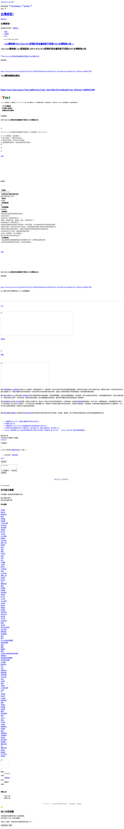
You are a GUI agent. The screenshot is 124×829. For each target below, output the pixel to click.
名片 (5, 36)
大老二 (3, 718)
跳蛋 (2, 731)
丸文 (10, 401)
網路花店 (4, 670)
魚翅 (2, 571)
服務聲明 (79, 803)
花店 (2, 668)
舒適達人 (14, 413)
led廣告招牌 (4, 688)
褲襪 (2, 711)
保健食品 (4, 612)
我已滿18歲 (4, 825)
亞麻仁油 (4, 614)
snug (2, 306)
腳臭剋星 (17, 389)
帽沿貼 (3, 512)
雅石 (2, 636)
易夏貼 (3, 530)
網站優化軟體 (5, 660)
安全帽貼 (4, 527)
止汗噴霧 (4, 536)
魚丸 (2, 560)
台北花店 (4, 677)
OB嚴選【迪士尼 (9, 423)
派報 (2, 679)
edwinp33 (3, 439)
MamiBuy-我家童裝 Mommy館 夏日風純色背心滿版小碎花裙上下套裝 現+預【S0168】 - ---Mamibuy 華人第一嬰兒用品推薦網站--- (45, 430)
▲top (2, 458)
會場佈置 (4, 675)
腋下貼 (3, 532)
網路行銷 (4, 744)
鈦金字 (3, 696)
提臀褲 (3, 756)
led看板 (3, 698)
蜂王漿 (3, 616)
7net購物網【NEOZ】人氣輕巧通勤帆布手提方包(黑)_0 (21, 421)
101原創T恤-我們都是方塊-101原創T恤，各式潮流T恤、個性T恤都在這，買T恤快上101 (32, 428)
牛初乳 (3, 618)
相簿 (5, 32)
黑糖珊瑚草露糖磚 (6, 658)
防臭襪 (3, 521)
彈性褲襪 (4, 713)
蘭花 (2, 638)
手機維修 (4, 735)
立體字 (3, 681)
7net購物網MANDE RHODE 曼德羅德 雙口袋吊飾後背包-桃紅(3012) (25, 426)
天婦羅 (3, 562)
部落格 (6, 34)
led (1, 692)
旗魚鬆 (80, 401)
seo (2, 746)
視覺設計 (16, 28)
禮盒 (2, 551)
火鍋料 (3, 564)
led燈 (2, 690)
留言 (17, 450)
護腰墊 (3, 649)
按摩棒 (3, 729)
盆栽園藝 (4, 634)
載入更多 (3, 461)
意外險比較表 (5, 627)
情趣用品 (4, 726)
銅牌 (2, 683)
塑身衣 (3, 339)
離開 (10, 825)
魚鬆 (2, 354)
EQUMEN (4, 754)
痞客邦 (14, 450)
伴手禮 (3, 554)
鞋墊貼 (3, 538)
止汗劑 (3, 534)
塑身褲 (3, 752)
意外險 (3, 625)
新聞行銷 (4, 748)
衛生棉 (6, 413)
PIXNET (48, 803)
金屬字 (3, 685)
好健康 (3, 610)
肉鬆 (2, 549)
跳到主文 (4, 19)
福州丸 (3, 567)
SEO (2, 666)
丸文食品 (18, 401)
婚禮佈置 (4, 672)
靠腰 (2, 645)
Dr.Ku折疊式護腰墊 (7, 640)
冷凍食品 (4, 569)
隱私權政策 (72, 803)
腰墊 (2, 647)
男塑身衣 (26, 395)
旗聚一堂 (4, 543)
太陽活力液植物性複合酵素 (9, 653)
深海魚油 (4, 621)
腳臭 (2, 516)
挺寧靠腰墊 (4, 642)
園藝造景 (4, 631)
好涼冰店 (4, 525)
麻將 (2, 715)
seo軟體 (3, 662)
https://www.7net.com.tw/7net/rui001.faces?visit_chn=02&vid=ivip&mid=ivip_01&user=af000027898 (48, 90)
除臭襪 (6, 389)
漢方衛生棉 (27, 413)
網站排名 (4, 664)
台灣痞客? (7, 14)
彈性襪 (3, 709)
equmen (13, 395)
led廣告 (3, 694)
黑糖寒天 (4, 655)
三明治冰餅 (4, 523)
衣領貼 (3, 510)
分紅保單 (4, 629)
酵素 (2, 623)
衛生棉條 (4, 739)
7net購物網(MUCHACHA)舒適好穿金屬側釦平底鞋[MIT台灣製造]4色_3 (39, 44)
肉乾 (2, 558)
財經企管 (15, 455)
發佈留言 (3, 472)
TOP (2, 156)
